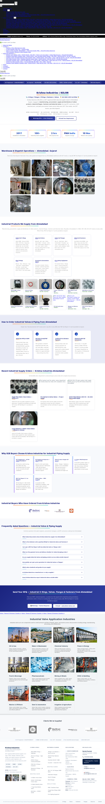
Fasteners (78, 801)
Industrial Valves (7, 45)
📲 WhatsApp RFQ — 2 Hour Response (42, 118)
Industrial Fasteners (8, 53)
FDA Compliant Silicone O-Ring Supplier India (18, 52)
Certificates (6, 67)
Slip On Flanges (52, 777)
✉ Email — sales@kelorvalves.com (65, 606)
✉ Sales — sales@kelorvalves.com (89, 767)
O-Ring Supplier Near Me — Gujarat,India (17, 49)
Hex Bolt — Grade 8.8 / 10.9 (54, 762)
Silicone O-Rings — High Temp (37, 756)
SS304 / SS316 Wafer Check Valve (36, 781)
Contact (5, 68)
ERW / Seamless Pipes (53, 787)
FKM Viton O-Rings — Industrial (36, 765)
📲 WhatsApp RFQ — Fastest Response (91, 761)
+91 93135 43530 (34, 36)
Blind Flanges (51, 779)
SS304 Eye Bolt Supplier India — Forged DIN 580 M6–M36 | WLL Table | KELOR (28, 61)
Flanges (85, 801)
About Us (93, 801)
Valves (70, 801)
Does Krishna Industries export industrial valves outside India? (40, 577)
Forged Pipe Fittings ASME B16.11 (54, 791)
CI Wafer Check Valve (36, 777)
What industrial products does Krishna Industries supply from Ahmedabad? (43, 536)
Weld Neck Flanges (52, 774)
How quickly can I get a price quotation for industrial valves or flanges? (42, 562)
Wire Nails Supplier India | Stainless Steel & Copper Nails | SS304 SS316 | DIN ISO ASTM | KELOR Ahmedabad (36, 59)
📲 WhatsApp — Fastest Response (39, 605)
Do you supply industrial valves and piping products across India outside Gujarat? (45, 557)
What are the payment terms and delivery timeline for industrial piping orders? (45, 552)
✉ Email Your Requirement (66, 118)
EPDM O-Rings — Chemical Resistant (35, 760)
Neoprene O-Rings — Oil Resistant (37, 769)
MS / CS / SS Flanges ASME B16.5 (54, 771)
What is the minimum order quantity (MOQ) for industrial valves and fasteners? (45, 542)
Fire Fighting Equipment (53, 794)
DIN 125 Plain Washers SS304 (53, 756)
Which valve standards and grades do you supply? (36, 567)
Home (4, 64)
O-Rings (5, 46)
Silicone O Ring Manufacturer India (15, 48)
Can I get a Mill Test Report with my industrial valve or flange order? (41, 547)
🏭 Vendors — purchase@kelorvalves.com (90, 773)
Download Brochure (5, 38)
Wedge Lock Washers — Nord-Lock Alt (54, 752)
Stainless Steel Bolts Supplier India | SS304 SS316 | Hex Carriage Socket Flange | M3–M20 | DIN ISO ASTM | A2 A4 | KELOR (40, 56)
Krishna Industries (5, 40)
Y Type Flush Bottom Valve (36, 787)
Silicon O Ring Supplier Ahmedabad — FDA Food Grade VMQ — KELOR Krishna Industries (30, 50)
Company (5, 66)
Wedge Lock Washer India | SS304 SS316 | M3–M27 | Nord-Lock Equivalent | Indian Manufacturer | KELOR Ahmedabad (39, 55)
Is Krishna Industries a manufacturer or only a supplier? (38, 572)
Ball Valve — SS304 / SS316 (36, 792)
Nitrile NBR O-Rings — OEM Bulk (36, 752)
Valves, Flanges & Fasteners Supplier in (10, 613)
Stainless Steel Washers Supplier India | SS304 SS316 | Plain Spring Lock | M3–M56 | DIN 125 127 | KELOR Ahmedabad (39, 63)
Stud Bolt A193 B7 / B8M (54, 760)
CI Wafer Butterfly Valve (37, 784)
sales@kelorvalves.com (17, 36)
